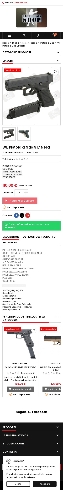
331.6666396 (20, 2)
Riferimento (9, 152)
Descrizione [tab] (10, 237)
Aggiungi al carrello (19, 201)
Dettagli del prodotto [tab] (39, 237)
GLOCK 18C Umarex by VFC (20, 367)
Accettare (45, 483)
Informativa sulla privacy (20, 477)
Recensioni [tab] (9, 242)
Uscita (18, 483)
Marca (31, 152)
